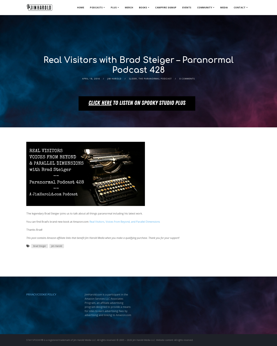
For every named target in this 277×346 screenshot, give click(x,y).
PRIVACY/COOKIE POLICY (41, 294)
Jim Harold (114, 78)
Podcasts (96, 7)
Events (186, 7)
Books (143, 7)
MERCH (129, 7)
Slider (133, 78)
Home (80, 7)
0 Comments (187, 78)
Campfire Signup (165, 7)
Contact (240, 7)
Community (204, 7)
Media (224, 7)
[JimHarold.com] (39, 7)
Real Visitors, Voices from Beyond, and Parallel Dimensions (124, 221)
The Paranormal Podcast (155, 78)
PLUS (114, 7)
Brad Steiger (39, 246)
